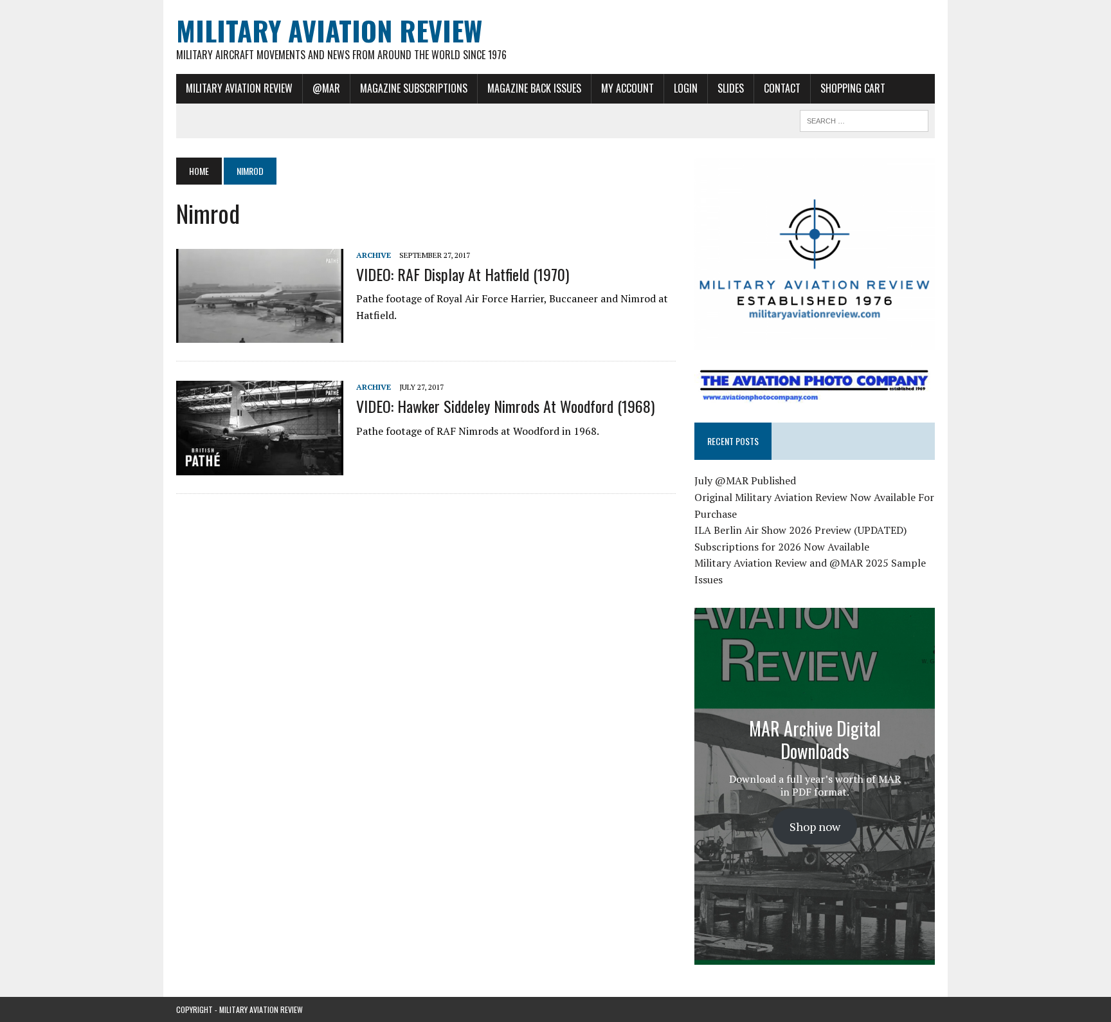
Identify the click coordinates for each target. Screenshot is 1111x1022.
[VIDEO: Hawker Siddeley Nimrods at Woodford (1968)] (259, 466)
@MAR (326, 88)
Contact (782, 88)
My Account (627, 88)
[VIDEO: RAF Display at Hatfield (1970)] (259, 334)
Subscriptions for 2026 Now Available (781, 547)
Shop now (815, 826)
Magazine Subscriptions (413, 88)
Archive (373, 255)
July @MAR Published (745, 480)
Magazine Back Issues (534, 88)
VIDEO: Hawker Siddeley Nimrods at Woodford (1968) (505, 405)
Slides (731, 88)
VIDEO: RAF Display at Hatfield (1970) (462, 274)
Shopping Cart (852, 88)
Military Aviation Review (239, 88)
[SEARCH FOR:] (864, 119)
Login (686, 88)
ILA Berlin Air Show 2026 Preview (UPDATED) (800, 530)
